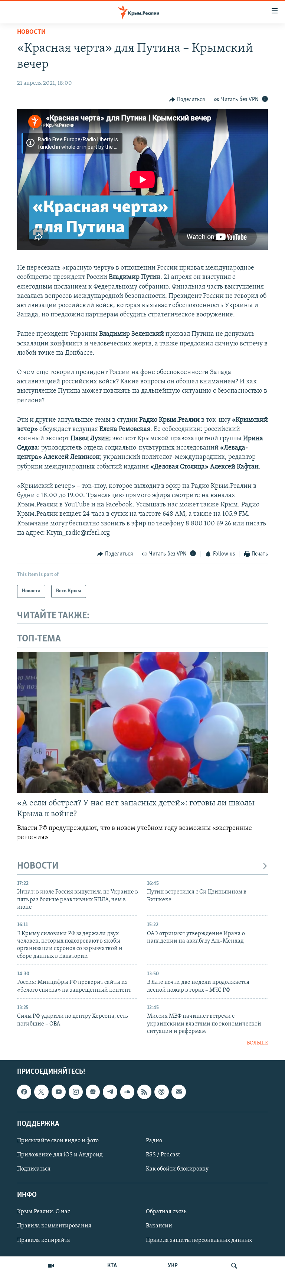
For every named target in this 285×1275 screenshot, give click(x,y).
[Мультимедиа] (51, 1265)
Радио (154, 1141)
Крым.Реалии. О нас (43, 1212)
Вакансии (159, 1226)
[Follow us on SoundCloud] (127, 1092)
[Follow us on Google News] (93, 1092)
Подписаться (33, 1169)
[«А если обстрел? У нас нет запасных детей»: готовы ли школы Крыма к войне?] (142, 722)
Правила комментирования (54, 1226)
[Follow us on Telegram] (110, 1092)
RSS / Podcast (163, 1155)
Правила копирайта (43, 1240)
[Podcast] (161, 1092)
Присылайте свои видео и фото (58, 1141)
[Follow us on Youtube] (59, 1092)
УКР (173, 1266)
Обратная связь (166, 1212)
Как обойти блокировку (177, 1169)
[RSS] (144, 1092)
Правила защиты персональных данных (199, 1240)
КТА (112, 1266)
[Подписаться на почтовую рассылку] (178, 1092)
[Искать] (234, 1265)
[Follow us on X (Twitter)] (41, 1092)
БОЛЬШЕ (257, 1043)
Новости (31, 32)
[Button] (187, 99)
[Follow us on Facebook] (24, 1092)
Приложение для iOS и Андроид (60, 1155)
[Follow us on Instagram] (76, 1092)
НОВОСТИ (38, 866)
